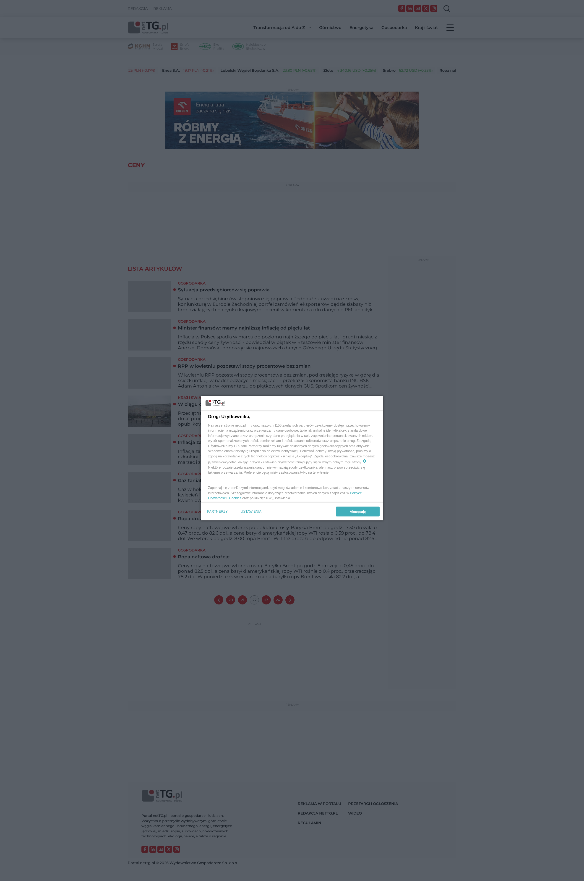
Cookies (235, 498)
